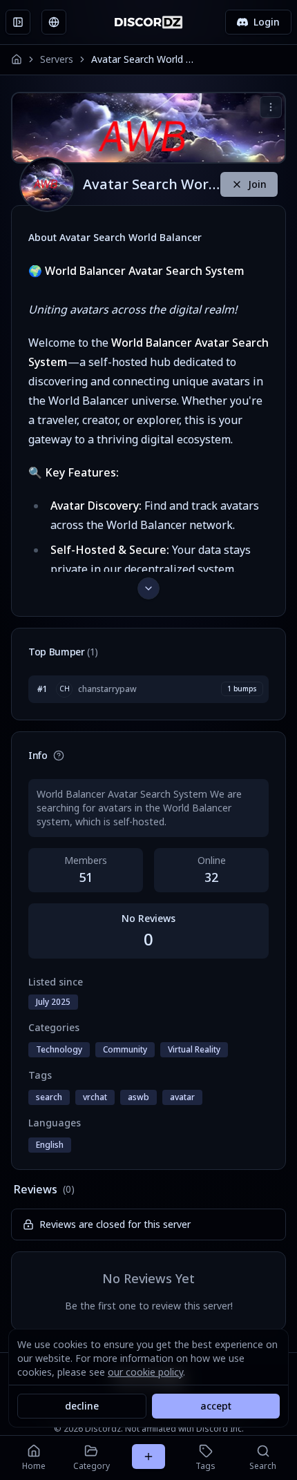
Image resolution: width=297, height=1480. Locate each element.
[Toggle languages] (53, 22)
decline (82, 1405)
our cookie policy (145, 1371)
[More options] (271, 107)
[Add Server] (148, 1456)
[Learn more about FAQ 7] (58, 755)
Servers (56, 59)
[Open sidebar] (18, 22)
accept (215, 1405)
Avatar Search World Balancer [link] (143, 59)
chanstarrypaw (107, 689)
